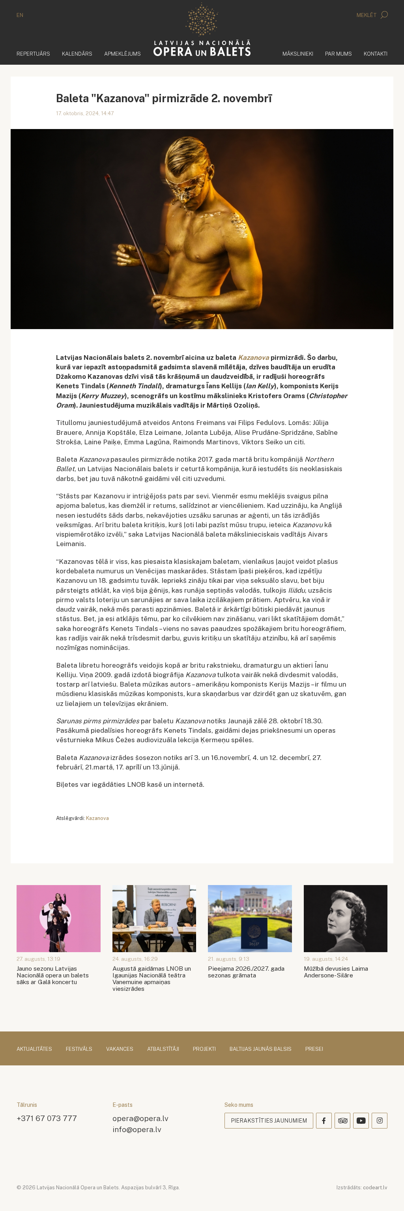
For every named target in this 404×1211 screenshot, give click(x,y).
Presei (314, 1049)
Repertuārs (33, 54)
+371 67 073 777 (47, 1118)
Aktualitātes (34, 1049)
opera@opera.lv (140, 1118)
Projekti (204, 1049)
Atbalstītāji (163, 1049)
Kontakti (375, 54)
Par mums (338, 54)
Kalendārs (77, 54)
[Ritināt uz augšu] (386, 1193)
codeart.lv (375, 1187)
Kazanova (97, 818)
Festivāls (79, 1049)
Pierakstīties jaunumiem (269, 1120)
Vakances (119, 1049)
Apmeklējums (122, 54)
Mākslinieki (297, 54)
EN (20, 15)
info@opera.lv (136, 1129)
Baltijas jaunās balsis (261, 1049)
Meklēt (367, 15)
